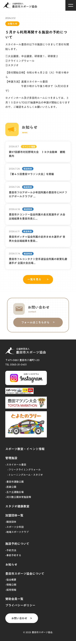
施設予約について (17, 544)
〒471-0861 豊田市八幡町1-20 (22, 360)
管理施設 (11, 458)
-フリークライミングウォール (24, 470)
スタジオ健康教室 (17, 506)
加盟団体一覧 (14, 515)
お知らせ (11, 565)
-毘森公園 (10, 487)
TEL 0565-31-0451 (16, 365)
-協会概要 (10, 580)
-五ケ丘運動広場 (14, 492)
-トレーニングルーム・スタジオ (25, 475)
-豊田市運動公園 (14, 482)
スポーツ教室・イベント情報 (25, 449)
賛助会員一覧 (14, 599)
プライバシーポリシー (20, 605)
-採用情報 (10, 590)
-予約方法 (10, 550)
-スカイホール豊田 (15, 465)
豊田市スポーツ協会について (24, 574)
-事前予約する (13, 555)
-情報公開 (10, 585)
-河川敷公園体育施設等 (18, 497)
